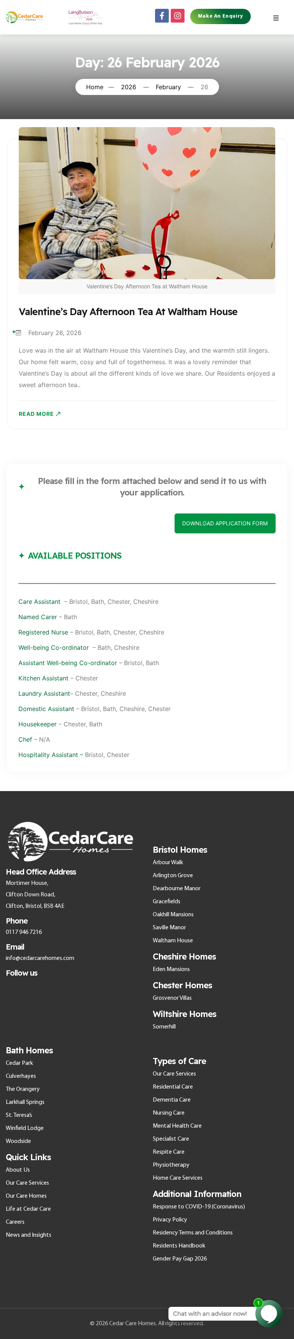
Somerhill (164, 1027)
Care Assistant (41, 601)
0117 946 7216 (24, 932)
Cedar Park (19, 1063)
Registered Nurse (44, 632)
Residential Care (173, 1087)
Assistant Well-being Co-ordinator (67, 663)
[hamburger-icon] (275, 17)
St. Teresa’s (19, 1115)
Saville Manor (169, 928)
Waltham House (173, 941)
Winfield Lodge (25, 1128)
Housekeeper (37, 724)
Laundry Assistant (44, 693)
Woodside (18, 1141)
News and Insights (28, 1235)
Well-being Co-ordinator (53, 647)
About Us (18, 1170)
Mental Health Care (177, 1126)
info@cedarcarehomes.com (40, 958)
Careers (15, 1222)
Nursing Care (169, 1113)
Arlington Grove (173, 876)
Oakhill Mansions (173, 915)
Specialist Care (171, 1139)
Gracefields (166, 902)
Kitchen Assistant (43, 678)
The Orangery (23, 1089)
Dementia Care (172, 1100)
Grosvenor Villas (172, 998)
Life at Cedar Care (28, 1209)
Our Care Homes (26, 1196)
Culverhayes (21, 1076)
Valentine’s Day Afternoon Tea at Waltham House (128, 311)
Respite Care (169, 1152)
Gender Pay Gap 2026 (180, 1259)
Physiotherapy (171, 1165)
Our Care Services (27, 1183)
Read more (36, 413)
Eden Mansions (171, 969)
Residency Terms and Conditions (193, 1233)
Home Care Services (178, 1178)
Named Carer (37, 617)
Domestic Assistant (46, 709)
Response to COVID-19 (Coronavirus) (199, 1207)
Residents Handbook (179, 1246)
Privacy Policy (170, 1220)
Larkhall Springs (25, 1102)
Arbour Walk (168, 863)
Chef (25, 739)
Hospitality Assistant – (50, 755)
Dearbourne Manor (177, 889)
